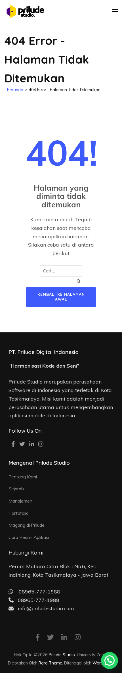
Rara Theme (50, 663)
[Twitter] (22, 444)
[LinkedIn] (31, 444)
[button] (109, 660)
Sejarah (16, 488)
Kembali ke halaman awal (61, 297)
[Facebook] (13, 444)
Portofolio (19, 513)
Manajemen (20, 501)
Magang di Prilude (27, 525)
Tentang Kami (23, 477)
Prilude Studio (62, 654)
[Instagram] (40, 444)
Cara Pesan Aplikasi (29, 537)
